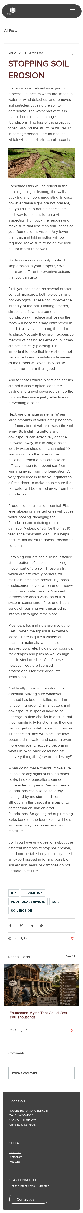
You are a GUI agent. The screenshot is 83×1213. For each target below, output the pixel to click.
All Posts (10, 30)
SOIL (55, 902)
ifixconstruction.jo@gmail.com (28, 1110)
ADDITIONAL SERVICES (28, 902)
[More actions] (72, 52)
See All (70, 956)
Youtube (15, 1161)
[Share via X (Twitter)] (21, 925)
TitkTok (15, 1152)
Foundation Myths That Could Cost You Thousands (38, 1015)
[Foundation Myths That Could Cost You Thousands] (41, 985)
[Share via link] (42, 925)
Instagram (15, 1156)
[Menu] (72, 11)
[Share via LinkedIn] (31, 925)
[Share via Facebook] (10, 925)
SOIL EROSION (21, 910)
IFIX (13, 893)
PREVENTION (33, 893)
